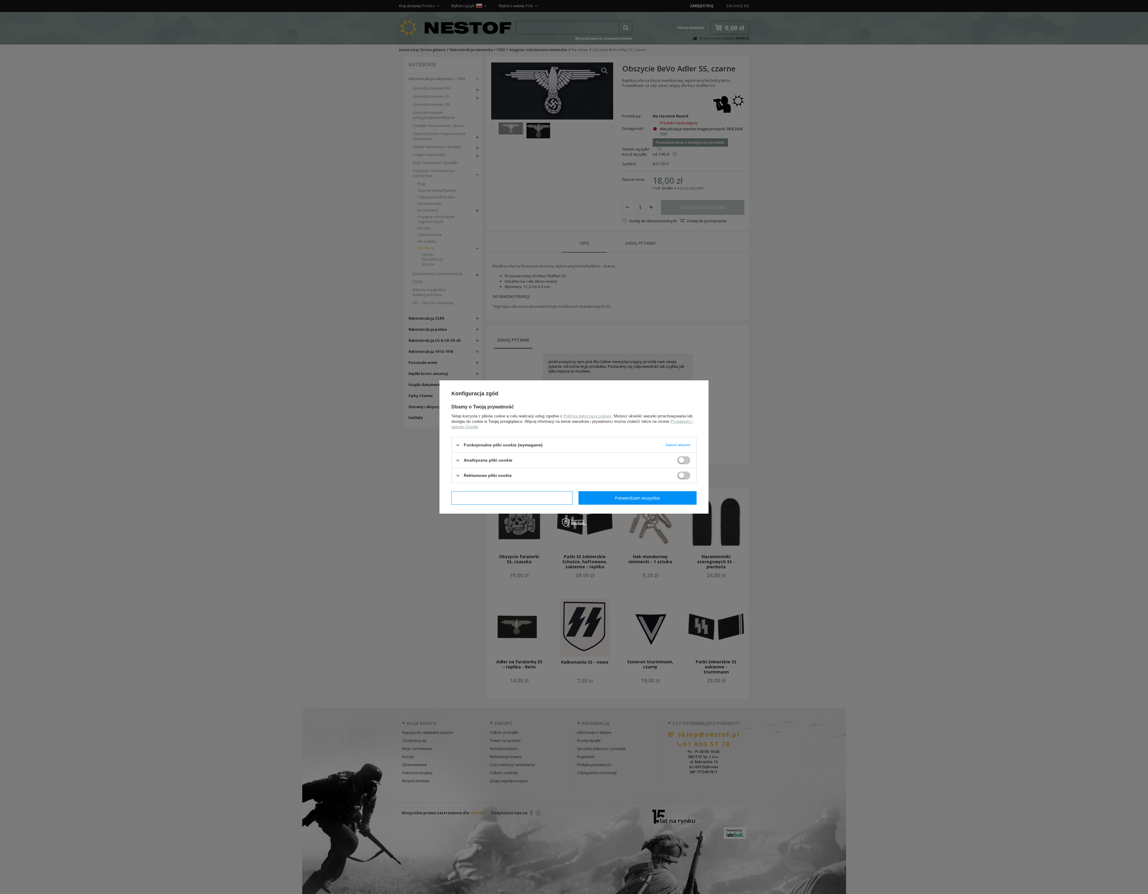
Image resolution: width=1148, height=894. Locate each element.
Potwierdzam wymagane (512, 497)
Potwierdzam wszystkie (637, 497)
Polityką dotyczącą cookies (587, 416)
